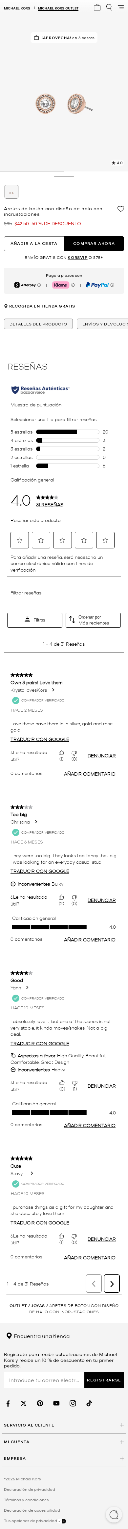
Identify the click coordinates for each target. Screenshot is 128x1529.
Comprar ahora (94, 243)
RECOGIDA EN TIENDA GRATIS (42, 306)
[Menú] (120, 7)
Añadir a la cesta (34, 243)
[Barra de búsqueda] (109, 7)
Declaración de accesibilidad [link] (32, 1510)
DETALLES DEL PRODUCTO (38, 323)
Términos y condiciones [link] (26, 1499)
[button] (114, 1515)
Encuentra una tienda (41, 1335)
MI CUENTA (17, 1441)
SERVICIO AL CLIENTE (29, 1425)
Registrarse (104, 1380)
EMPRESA (15, 1458)
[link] (7, 1403)
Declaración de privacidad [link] (29, 1489)
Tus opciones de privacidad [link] (30, 1520)
